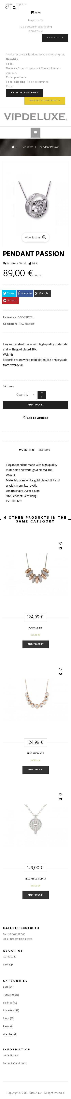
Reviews (44, 450)
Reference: (10, 317)
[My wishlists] (7, 8)
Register (21, 4)
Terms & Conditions (15, 1063)
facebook (26, 293)
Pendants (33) (11, 995)
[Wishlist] (60, 544)
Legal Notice (10, 1055)
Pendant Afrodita (35, 879)
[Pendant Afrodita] (35, 825)
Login (8, 4)
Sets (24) (8, 987)
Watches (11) (10, 1034)
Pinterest (12, 300)
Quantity (22, 394)
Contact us (9, 956)
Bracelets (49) (11, 1010)
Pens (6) (7, 1026)
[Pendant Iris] (35, 574)
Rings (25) (8, 1018)
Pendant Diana (35, 753)
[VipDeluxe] (35, 116)
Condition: (10, 324)
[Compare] (60, 548)
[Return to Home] (13, 147)
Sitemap (8, 964)
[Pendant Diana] (35, 700)
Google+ (44, 293)
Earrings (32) (10, 1003)
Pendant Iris (35, 628)
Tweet (11, 293)
